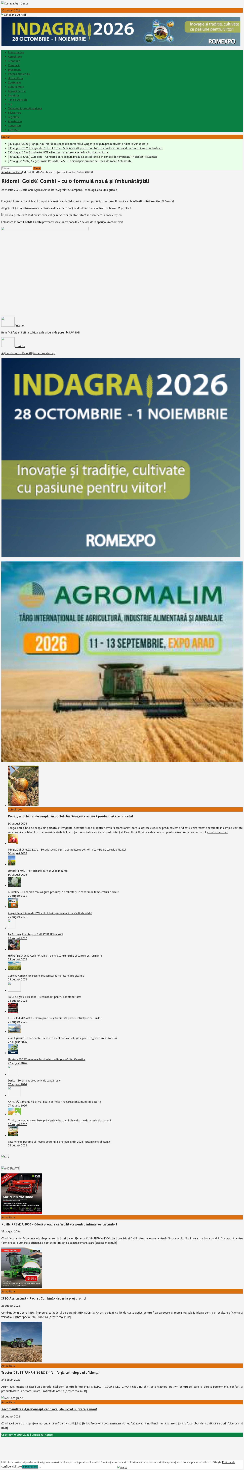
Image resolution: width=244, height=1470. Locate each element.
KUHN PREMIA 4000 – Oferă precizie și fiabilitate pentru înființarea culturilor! (55, 1018)
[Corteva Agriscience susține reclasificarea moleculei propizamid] (14, 969)
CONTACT (14, 130)
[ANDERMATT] (10, 1168)
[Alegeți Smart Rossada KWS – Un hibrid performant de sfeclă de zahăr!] (13, 907)
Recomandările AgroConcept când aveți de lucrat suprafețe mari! (49, 1409)
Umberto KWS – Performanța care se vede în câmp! (38, 870)
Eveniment (14, 69)
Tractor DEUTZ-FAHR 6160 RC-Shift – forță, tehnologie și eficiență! (50, 1372)
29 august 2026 (17, 896)
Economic (14, 61)
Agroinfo (63, 190)
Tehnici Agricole (17, 100)
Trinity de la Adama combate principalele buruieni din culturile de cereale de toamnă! (59, 1120)
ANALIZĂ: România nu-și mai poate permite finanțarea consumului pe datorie (54, 1101)
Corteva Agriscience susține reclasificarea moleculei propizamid (46, 975)
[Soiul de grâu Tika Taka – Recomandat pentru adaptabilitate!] (14, 990)
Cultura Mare (16, 87)
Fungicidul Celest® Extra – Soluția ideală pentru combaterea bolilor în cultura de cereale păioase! (67, 849)
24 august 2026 (10, 1380)
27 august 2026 (17, 1042)
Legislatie (14, 117)
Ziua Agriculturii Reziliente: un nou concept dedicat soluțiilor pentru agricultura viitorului (62, 1038)
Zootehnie (14, 82)
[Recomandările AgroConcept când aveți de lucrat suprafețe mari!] (12, 1398)
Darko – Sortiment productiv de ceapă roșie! (34, 1080)
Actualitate (15, 57)
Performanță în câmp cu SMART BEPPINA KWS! (35, 934)
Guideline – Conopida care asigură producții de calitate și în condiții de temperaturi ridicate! (63, 892)
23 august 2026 (10, 1416)
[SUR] (5, 1157)
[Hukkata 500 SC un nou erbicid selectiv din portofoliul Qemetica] (13, 1053)
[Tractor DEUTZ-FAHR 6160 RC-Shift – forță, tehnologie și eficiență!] (21, 1361)
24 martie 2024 (10, 190)
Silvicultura (14, 113)
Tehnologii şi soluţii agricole (25, 108)
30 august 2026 (17, 823)
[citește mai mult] (217, 832)
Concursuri (14, 125)
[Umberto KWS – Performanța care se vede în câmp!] (11, 864)
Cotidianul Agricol (32, 190)
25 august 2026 (10, 1306)
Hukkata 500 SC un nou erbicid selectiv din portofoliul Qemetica (46, 1059)
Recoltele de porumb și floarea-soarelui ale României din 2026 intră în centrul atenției (59, 1141)
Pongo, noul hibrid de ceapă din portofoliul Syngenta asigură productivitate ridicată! (70, 816)
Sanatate (13, 95)
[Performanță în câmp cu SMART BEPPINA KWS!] (12, 928)
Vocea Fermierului (19, 74)
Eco (10, 104)
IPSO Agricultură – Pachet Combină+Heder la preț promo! (43, 1298)
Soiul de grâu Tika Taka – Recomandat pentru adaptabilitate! (44, 996)
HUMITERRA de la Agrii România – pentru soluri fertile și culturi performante (55, 955)
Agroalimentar (17, 91)
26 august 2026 (17, 1124)
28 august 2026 (17, 959)
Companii (14, 65)
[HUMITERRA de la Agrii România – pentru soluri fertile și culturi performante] (14, 949)
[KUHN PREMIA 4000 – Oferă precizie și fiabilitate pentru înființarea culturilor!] (13, 1012)
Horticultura (15, 78)
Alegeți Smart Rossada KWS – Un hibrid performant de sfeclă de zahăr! (50, 913)
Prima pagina (16, 52)
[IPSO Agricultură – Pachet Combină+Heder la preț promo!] (21, 1287)
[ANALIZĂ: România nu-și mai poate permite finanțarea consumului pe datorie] (14, 1095)
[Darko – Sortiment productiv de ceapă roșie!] (13, 1074)
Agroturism (15, 121)
